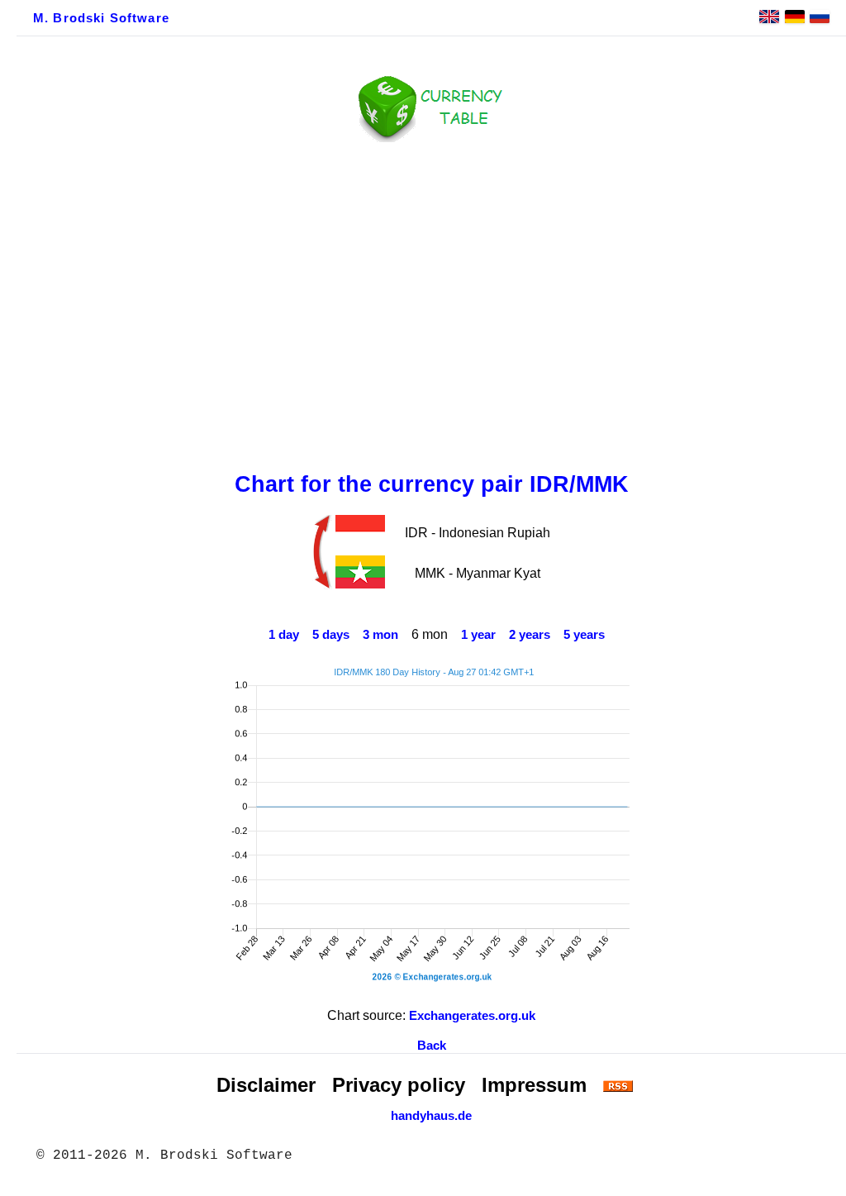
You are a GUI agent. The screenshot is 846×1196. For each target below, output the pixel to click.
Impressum (534, 1085)
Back (431, 1045)
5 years (584, 634)
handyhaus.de (431, 1115)
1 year (478, 634)
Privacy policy (398, 1085)
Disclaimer (266, 1085)
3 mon (380, 634)
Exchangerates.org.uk (472, 1015)
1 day (284, 634)
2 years (529, 634)
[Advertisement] (431, 303)
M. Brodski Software (101, 18)
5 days (330, 634)
